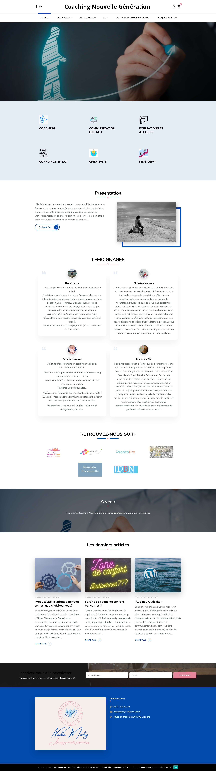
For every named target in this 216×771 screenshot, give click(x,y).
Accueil (44, 18)
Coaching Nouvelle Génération (107, 6)
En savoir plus (45, 227)
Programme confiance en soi (132, 18)
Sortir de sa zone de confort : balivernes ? (105, 604)
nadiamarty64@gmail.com (127, 711)
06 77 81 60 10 (122, 706)
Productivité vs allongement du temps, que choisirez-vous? (57, 604)
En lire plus (40, 644)
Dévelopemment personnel (48, 597)
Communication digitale (146, 597)
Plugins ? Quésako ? (149, 602)
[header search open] (174, 6)
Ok (176, 767)
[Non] (213, 767)
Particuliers (87, 18)
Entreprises (63, 18)
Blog (105, 18)
